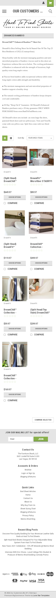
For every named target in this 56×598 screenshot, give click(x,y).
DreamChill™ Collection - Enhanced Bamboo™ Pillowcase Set (14, 314)
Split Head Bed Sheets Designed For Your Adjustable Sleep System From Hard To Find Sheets (28, 541)
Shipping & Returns (28, 477)
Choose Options (15, 197)
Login (23, 473)
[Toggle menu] (4, 11)
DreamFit (7, 172)
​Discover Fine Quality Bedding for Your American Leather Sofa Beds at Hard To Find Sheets (28, 535)
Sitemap (32, 593)
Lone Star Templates (41, 596)
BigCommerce (18, 596)
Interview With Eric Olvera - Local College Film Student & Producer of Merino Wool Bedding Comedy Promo (28, 553)
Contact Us (28, 498)
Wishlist (28, 470)
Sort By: (21, 138)
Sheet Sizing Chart (28, 509)
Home (28, 495)
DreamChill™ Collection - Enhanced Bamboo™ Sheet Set (14, 380)
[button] (28, 23)
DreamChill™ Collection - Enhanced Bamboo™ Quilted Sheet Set (40, 248)
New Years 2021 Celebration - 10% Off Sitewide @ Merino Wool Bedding (28, 547)
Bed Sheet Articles (28, 491)
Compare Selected (43, 420)
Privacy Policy (28, 515)
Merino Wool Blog (28, 519)
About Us (28, 502)
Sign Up (32, 473)
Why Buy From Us (28, 505)
